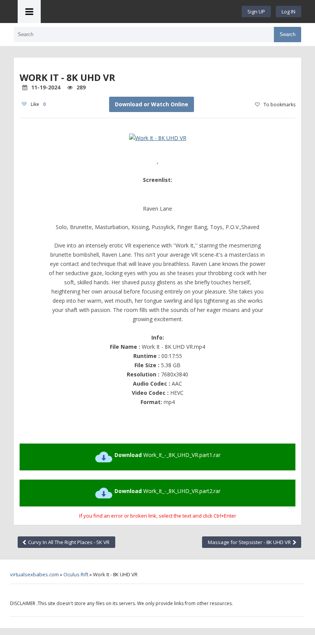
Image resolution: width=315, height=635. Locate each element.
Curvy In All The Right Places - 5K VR (68, 542)
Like (38, 104)
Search (287, 34)
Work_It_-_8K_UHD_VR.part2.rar (167, 491)
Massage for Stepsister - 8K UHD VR (250, 542)
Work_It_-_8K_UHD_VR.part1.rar (167, 455)
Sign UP (256, 11)
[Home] (141, 11)
